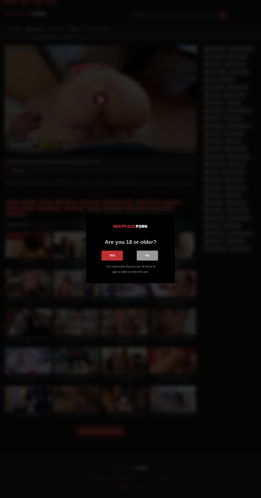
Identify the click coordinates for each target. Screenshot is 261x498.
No (147, 255)
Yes (112, 255)
